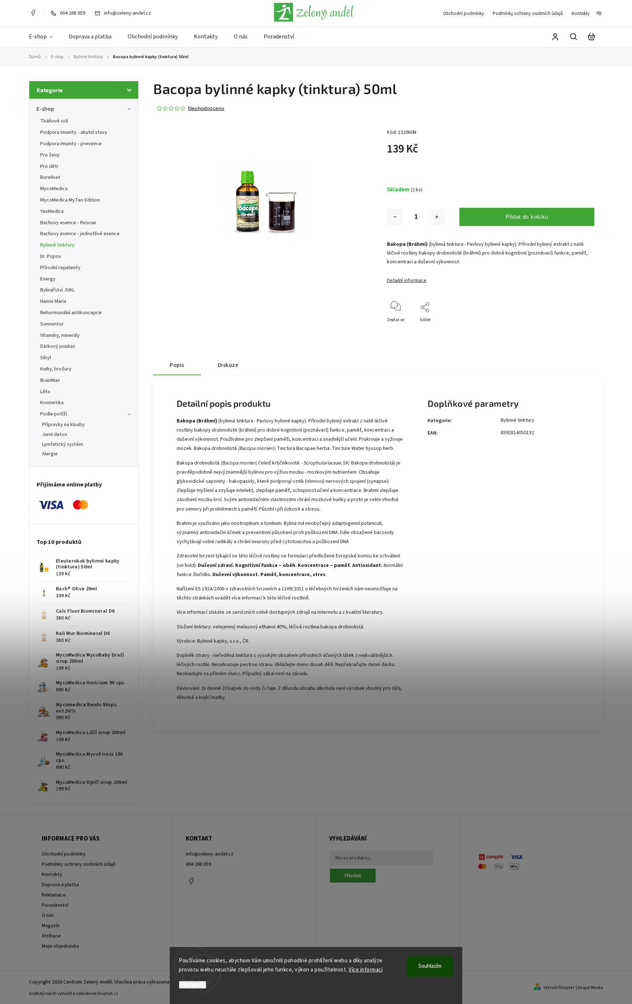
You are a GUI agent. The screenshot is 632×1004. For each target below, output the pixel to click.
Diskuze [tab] (228, 365)
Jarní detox (54, 434)
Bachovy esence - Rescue (68, 222)
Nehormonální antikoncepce (71, 312)
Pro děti (49, 166)
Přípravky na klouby (63, 424)
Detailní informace (406, 280)
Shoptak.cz (107, 993)
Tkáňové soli (54, 121)
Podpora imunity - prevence (71, 143)
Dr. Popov (50, 256)
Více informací (366, 970)
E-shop (45, 109)
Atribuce (51, 936)
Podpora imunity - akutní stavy (73, 132)
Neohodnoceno (206, 108)
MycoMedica (54, 188)
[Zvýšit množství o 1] (437, 217)
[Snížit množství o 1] (395, 217)
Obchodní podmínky (463, 13)
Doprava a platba (60, 884)
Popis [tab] (177, 365)
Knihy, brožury (55, 369)
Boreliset (50, 177)
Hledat (353, 875)
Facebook (33, 13)
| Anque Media (589, 988)
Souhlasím (429, 966)
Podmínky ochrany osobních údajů (528, 13)
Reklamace (54, 895)
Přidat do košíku (526, 217)
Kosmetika (52, 402)
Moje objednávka (60, 946)
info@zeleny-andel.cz (209, 854)
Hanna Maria (53, 301)
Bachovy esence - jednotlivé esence (80, 233)
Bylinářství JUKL (57, 290)
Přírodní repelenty (60, 267)
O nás (48, 915)
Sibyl (45, 357)
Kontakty (581, 13)
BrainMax (50, 380)
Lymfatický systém (62, 444)
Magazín (51, 925)
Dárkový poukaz (57, 346)
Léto (45, 391)
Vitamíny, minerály (60, 335)
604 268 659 (198, 864)
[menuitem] (45, 37)
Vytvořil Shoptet (558, 988)
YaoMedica (52, 211)
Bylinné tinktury (57, 245)
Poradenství (55, 905)
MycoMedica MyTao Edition (70, 200)
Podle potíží (53, 414)
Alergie (50, 454)
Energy (48, 279)
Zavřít (572, 330)
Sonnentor (52, 324)
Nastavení (192, 985)
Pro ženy (50, 155)
